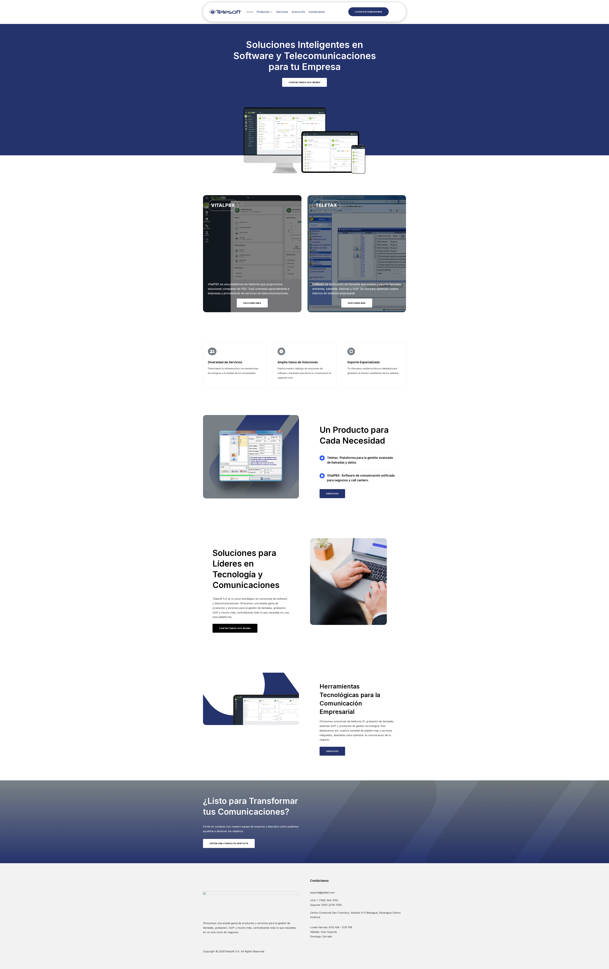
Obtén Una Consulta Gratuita (229, 843)
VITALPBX (223, 205)
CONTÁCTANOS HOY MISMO (305, 82)
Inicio (250, 11)
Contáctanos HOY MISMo (235, 628)
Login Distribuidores (368, 11)
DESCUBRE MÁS (252, 303)
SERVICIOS (332, 493)
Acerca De (298, 11)
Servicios (282, 11)
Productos (263, 11)
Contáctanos (316, 11)
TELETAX (326, 205)
